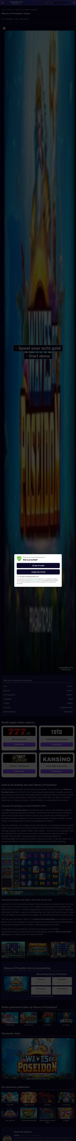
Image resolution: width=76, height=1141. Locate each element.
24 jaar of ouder (38, 566)
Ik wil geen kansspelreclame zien (29, 576)
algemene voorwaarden (35, 580)
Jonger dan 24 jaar (38, 572)
